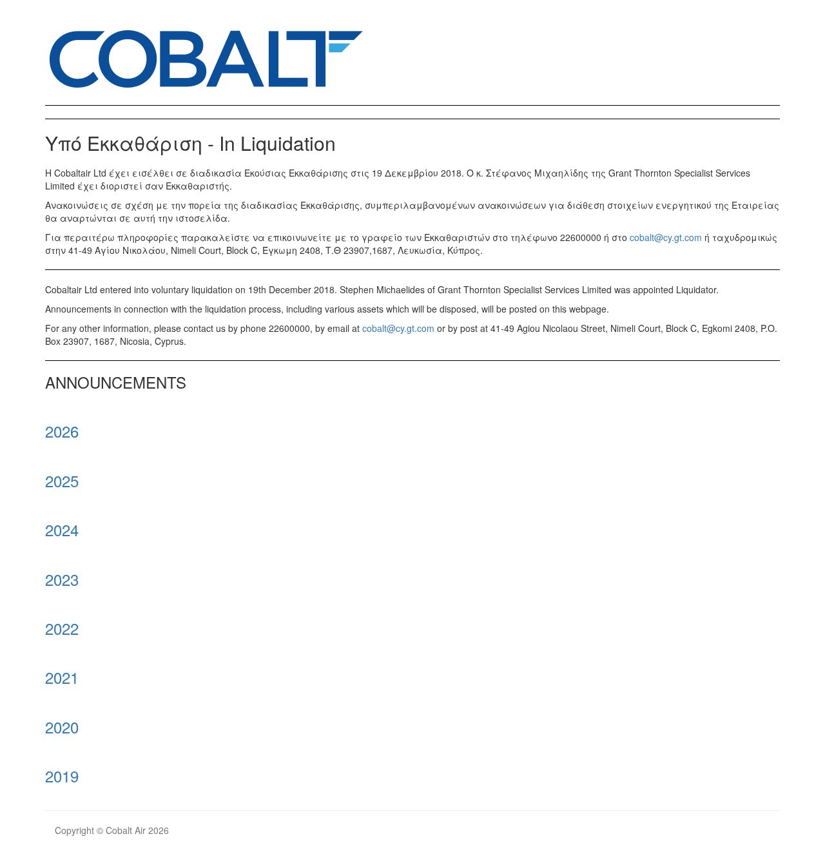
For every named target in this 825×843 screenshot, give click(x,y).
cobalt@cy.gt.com (666, 237)
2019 (62, 775)
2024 (62, 529)
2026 (62, 431)
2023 (62, 579)
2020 (62, 726)
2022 (62, 628)
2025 (62, 480)
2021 (62, 677)
